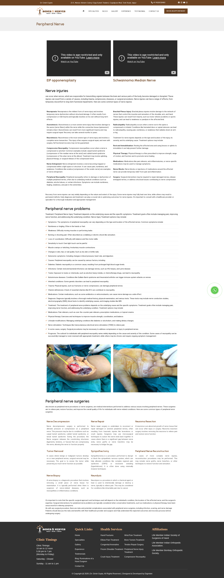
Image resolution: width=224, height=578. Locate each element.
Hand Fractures (107, 535)
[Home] (84, 11)
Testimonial (139, 11)
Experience (126, 11)
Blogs (105, 11)
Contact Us (154, 11)
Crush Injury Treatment (110, 557)
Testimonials (80, 554)
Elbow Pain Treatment (110, 540)
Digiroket (148, 574)
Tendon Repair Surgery (134, 545)
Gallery (114, 11)
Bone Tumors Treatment (134, 540)
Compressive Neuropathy (134, 557)
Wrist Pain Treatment (133, 535)
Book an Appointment (176, 11)
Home (77, 535)
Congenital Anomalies (110, 545)
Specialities (93, 11)
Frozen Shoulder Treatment (112, 549)
